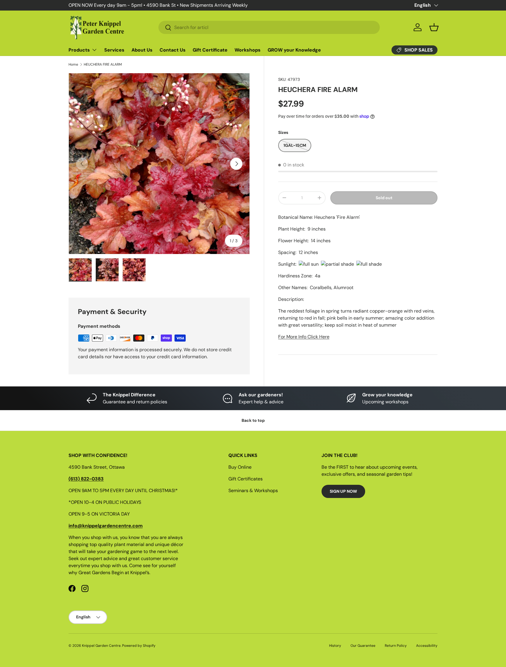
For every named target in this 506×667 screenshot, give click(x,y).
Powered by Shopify (138, 645)
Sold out (384, 197)
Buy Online (240, 467)
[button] (434, 27)
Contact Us (173, 50)
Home (73, 64)
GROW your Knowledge (294, 50)
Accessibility (426, 645)
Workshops (248, 50)
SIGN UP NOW (343, 491)
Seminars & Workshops (253, 490)
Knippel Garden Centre (101, 645)
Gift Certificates (245, 479)
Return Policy (396, 645)
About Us (142, 50)
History (335, 645)
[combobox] (269, 27)
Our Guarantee (363, 645)
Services (114, 50)
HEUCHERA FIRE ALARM (103, 64)
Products (79, 50)
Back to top (253, 420)
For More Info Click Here (303, 337)
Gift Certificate (210, 50)
